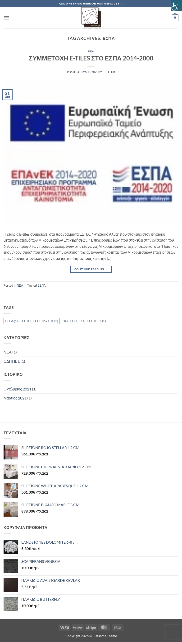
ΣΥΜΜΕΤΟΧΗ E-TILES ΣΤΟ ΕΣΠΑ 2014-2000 (91, 58)
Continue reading (91, 269)
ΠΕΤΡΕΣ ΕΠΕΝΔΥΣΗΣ (40, 321)
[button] (6, 17)
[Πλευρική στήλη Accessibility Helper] (176, 5)
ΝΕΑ (91, 51)
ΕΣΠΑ (41, 285)
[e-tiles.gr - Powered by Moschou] (91, 17)
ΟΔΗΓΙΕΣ (12, 361)
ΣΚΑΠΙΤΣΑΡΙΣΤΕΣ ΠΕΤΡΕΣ (84, 321)
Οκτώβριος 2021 (17, 389)
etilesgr (109, 71)
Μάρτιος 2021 (15, 398)
